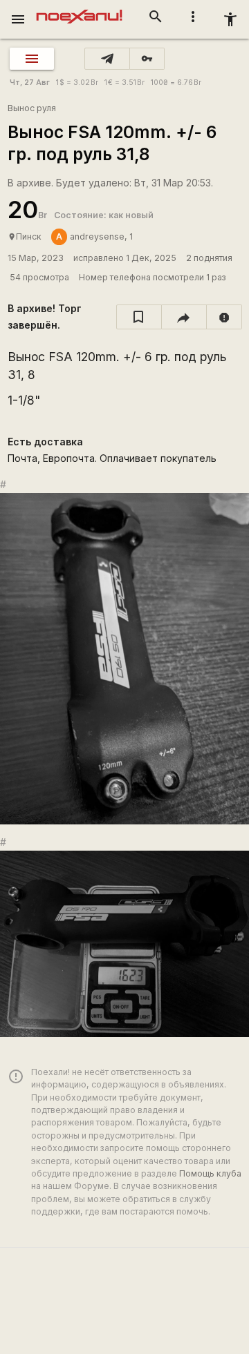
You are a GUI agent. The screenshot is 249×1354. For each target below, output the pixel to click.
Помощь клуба (210, 1173)
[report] (224, 316)
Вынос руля (32, 108)
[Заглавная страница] (79, 9)
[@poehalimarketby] (107, 59)
